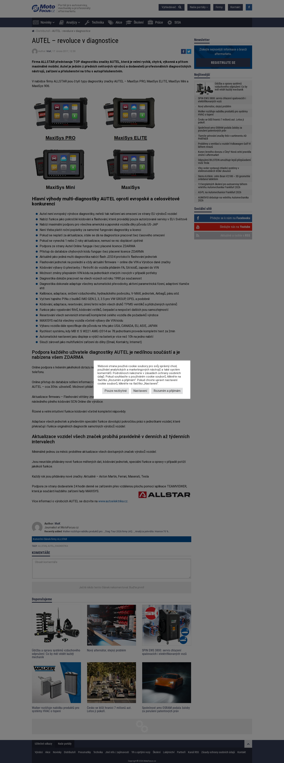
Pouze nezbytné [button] (116, 391)
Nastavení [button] (140, 391)
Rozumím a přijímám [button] (167, 391)
